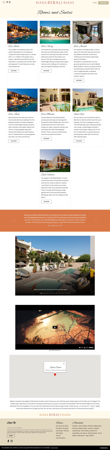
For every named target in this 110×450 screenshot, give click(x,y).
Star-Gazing (83, 431)
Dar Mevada (59, 428)
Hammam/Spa (76, 428)
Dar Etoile (65, 423)
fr (94, 2)
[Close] (64, 361)
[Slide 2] (47, 291)
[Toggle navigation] (3, 2)
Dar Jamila (59, 426)
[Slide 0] (41, 291)
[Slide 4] (53, 291)
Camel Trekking (82, 423)
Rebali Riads (16, 445)
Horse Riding (85, 428)
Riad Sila (66, 428)
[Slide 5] (56, 291)
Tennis (100, 431)
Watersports (81, 433)
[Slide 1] (44, 291)
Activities (75, 423)
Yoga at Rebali (90, 433)
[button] (14, 219)
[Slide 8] (66, 291)
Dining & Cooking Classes (79, 426)
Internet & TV (93, 428)
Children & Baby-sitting (94, 423)
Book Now (103, 2)
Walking (74, 433)
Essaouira (90, 426)
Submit (11, 433)
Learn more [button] (54, 447)
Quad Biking (75, 431)
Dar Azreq (59, 423)
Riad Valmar (59, 431)
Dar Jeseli (65, 426)
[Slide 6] (59, 291)
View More (14, 70)
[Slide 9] (69, 291)
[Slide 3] (50, 291)
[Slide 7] (62, 291)
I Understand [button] (104, 447)
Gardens (96, 426)
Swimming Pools (92, 431)
